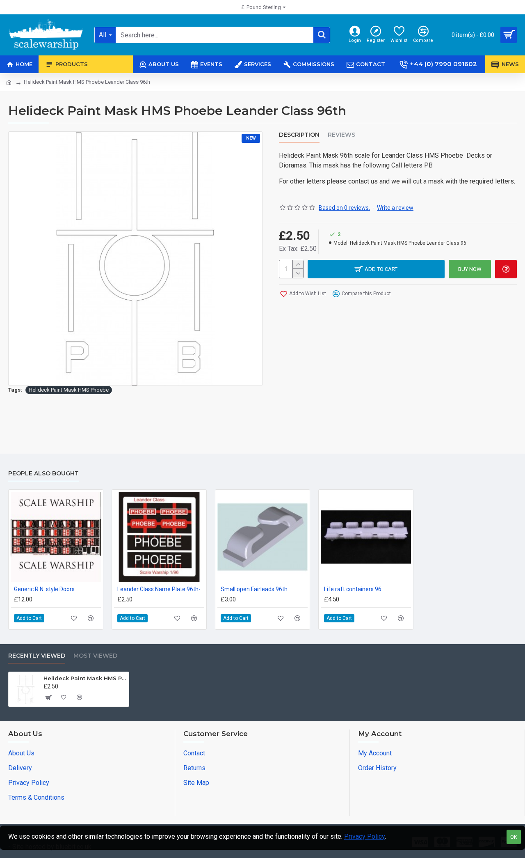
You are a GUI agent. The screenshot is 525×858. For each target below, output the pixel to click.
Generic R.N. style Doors (44, 589)
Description (299, 134)
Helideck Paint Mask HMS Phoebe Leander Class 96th (84, 678)
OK (513, 837)
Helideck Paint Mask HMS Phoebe (69, 390)
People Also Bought (43, 473)
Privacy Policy (364, 836)
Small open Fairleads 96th (254, 589)
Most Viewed (95, 655)
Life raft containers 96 (352, 589)
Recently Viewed (36, 655)
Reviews (341, 134)
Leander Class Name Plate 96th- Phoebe (160, 589)
